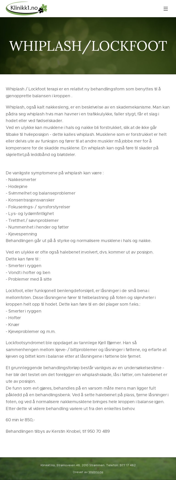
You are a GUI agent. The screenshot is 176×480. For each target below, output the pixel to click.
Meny (165, 8)
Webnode (95, 472)
